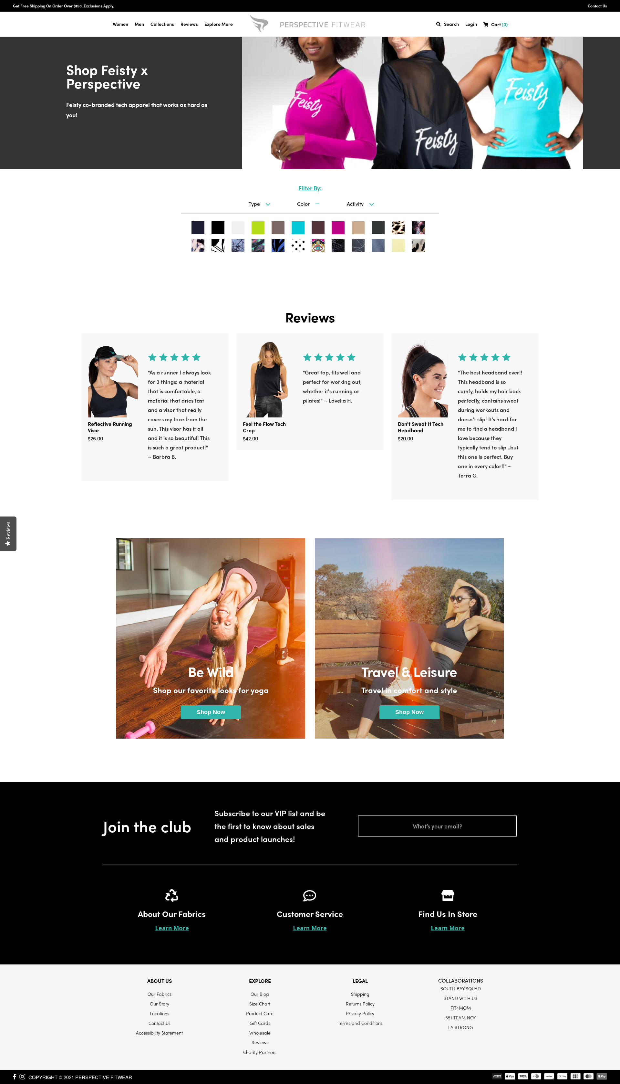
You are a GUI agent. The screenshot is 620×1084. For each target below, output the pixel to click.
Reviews (189, 24)
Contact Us (597, 6)
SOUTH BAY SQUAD (460, 988)
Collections (162, 24)
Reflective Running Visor (110, 427)
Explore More (218, 24)
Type (254, 203)
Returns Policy (360, 1003)
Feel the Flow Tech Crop (264, 427)
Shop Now (211, 712)
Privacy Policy (360, 1013)
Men (139, 24)
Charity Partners (259, 1052)
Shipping (360, 994)
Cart (499, 24)
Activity (355, 203)
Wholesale (260, 1032)
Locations (159, 1013)
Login (471, 24)
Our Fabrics (159, 994)
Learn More (172, 928)
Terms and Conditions (360, 1023)
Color (303, 203)
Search (451, 24)
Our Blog (260, 994)
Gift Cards (260, 1023)
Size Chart (259, 1003)
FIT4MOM (460, 1008)
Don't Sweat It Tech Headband (420, 427)
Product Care (260, 1013)
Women (120, 24)
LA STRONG (460, 1027)
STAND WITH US (460, 998)
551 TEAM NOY (460, 1017)
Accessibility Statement (159, 1032)
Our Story (159, 1003)
